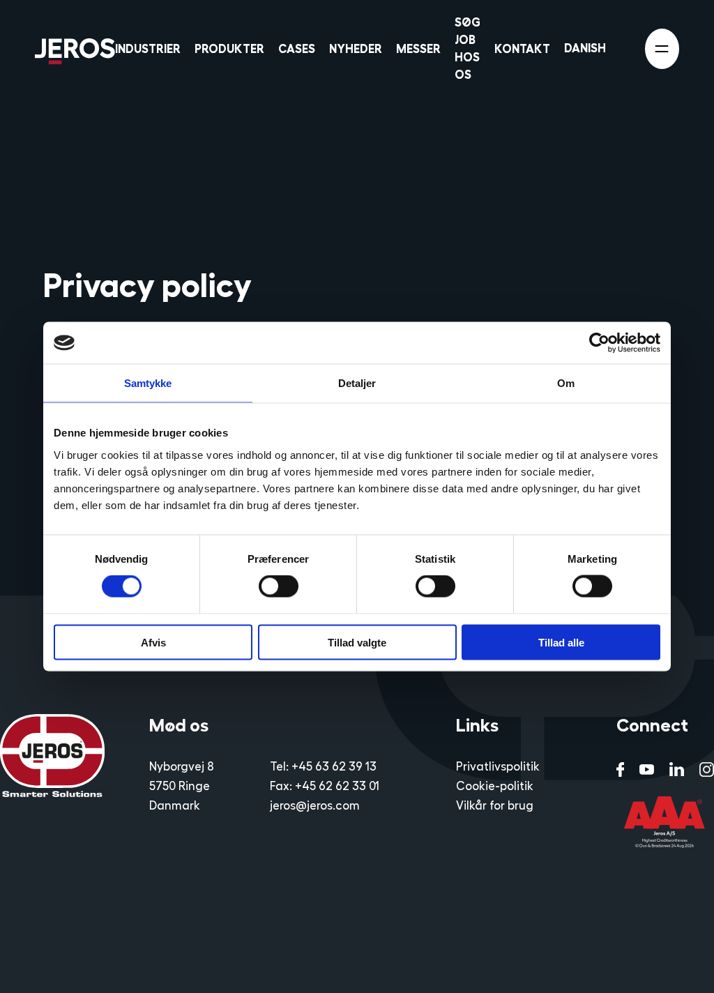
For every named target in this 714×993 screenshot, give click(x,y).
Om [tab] (566, 383)
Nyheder (355, 49)
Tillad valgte (357, 642)
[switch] (278, 586)
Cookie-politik (494, 786)
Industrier (148, 49)
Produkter (229, 49)
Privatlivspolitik (498, 767)
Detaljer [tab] (357, 383)
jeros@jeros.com (315, 806)
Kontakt (522, 49)
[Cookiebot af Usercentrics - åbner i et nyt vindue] (599, 343)
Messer (418, 49)
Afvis (153, 642)
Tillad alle (561, 642)
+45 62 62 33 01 (337, 786)
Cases (296, 49)
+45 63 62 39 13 (334, 767)
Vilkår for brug (494, 806)
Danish (585, 48)
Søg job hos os (467, 49)
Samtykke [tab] (148, 383)
